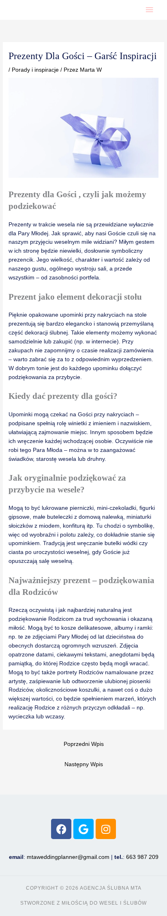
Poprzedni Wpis (84, 744)
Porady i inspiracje (35, 70)
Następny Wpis (83, 764)
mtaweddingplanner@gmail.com (68, 857)
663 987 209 (142, 857)
